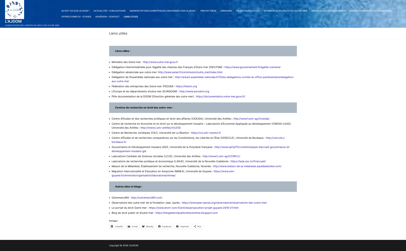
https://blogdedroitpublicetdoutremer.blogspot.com (187, 212)
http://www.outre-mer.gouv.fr (160, 62)
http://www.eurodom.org (194, 91)
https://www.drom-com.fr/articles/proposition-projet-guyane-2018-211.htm (194, 207)
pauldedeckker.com (269, 166)
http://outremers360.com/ (146, 197)
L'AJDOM (13, 21)
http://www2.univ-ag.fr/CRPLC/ (221, 156)
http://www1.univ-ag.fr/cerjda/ (251, 118)
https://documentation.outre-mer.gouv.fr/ (220, 96)
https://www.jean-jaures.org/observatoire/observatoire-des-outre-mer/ (224, 202)
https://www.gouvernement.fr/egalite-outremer (253, 67)
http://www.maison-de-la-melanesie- (235, 166)
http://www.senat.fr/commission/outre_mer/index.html (190, 72)
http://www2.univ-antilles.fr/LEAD (161, 127)
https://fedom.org (186, 86)
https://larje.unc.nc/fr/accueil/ (248, 161)
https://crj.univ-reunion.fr (206, 132)
